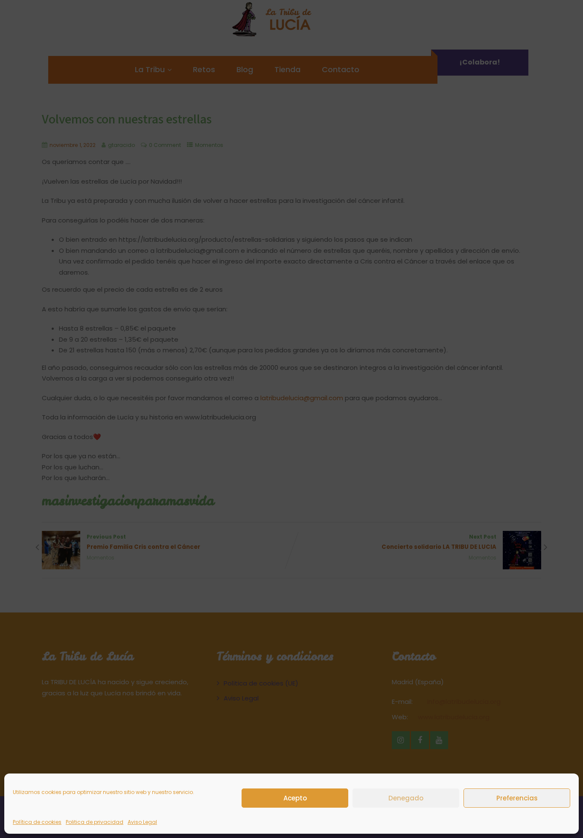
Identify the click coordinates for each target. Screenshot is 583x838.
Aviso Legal (142, 822)
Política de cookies (37, 822)
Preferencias (517, 797)
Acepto (295, 797)
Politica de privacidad (94, 822)
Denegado (405, 797)
